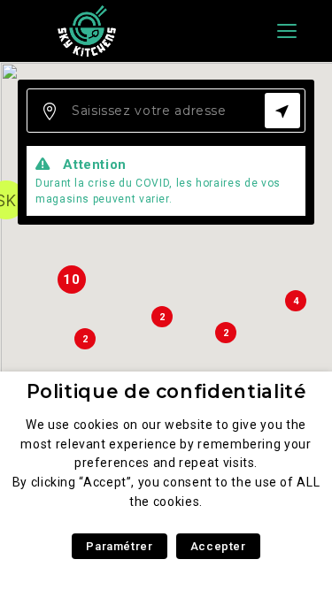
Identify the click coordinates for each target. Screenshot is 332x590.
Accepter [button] (218, 546)
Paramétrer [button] (119, 546)
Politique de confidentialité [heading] (166, 391)
